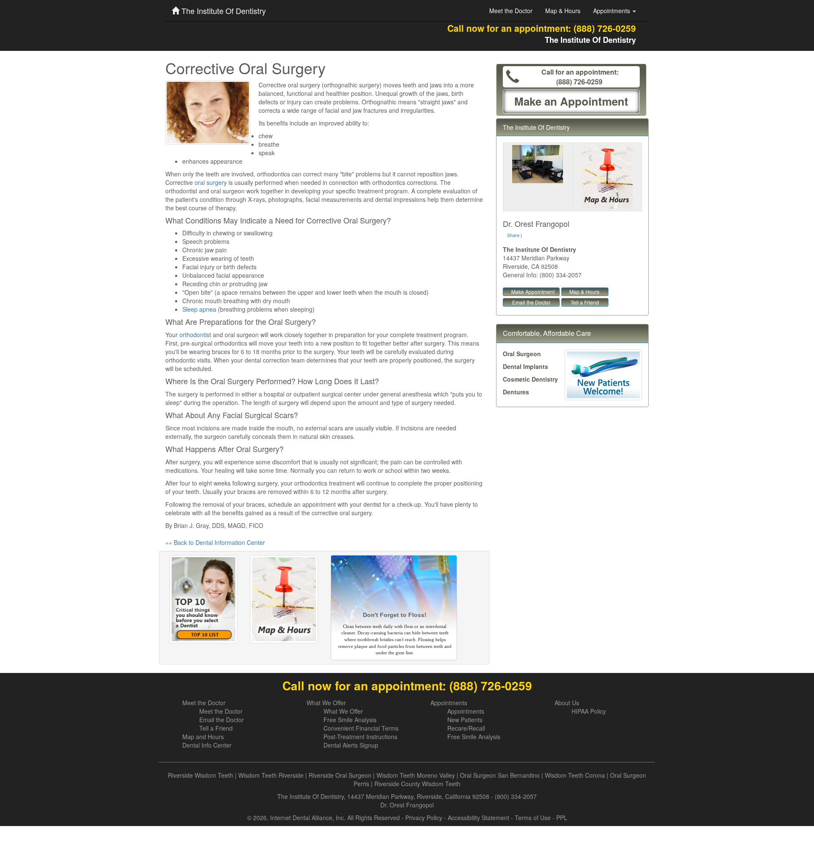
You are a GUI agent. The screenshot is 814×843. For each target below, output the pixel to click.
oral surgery (211, 182)
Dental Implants (525, 366)
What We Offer (326, 702)
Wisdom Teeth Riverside (271, 775)
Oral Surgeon (522, 353)
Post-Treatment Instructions (360, 736)
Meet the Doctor (510, 10)
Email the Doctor (531, 302)
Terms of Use (533, 817)
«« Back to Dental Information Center (215, 542)
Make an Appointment (571, 101)
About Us (567, 702)
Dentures (516, 392)
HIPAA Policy (588, 711)
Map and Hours (203, 736)
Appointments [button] (612, 10)
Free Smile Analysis (349, 719)
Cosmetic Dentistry (530, 379)
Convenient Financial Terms (361, 728)
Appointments (448, 702)
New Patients (464, 719)
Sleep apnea (199, 309)
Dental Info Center (206, 745)
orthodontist (195, 334)
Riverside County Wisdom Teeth (417, 783)
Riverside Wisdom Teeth (200, 775)
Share (513, 235)
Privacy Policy (423, 817)
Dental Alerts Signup (350, 745)
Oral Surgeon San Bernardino (500, 775)
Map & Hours (562, 10)
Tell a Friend (585, 302)
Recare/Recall (466, 728)
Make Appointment (533, 291)
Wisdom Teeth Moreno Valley (415, 775)
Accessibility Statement (478, 817)
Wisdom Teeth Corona (575, 775)
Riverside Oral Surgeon (340, 775)
